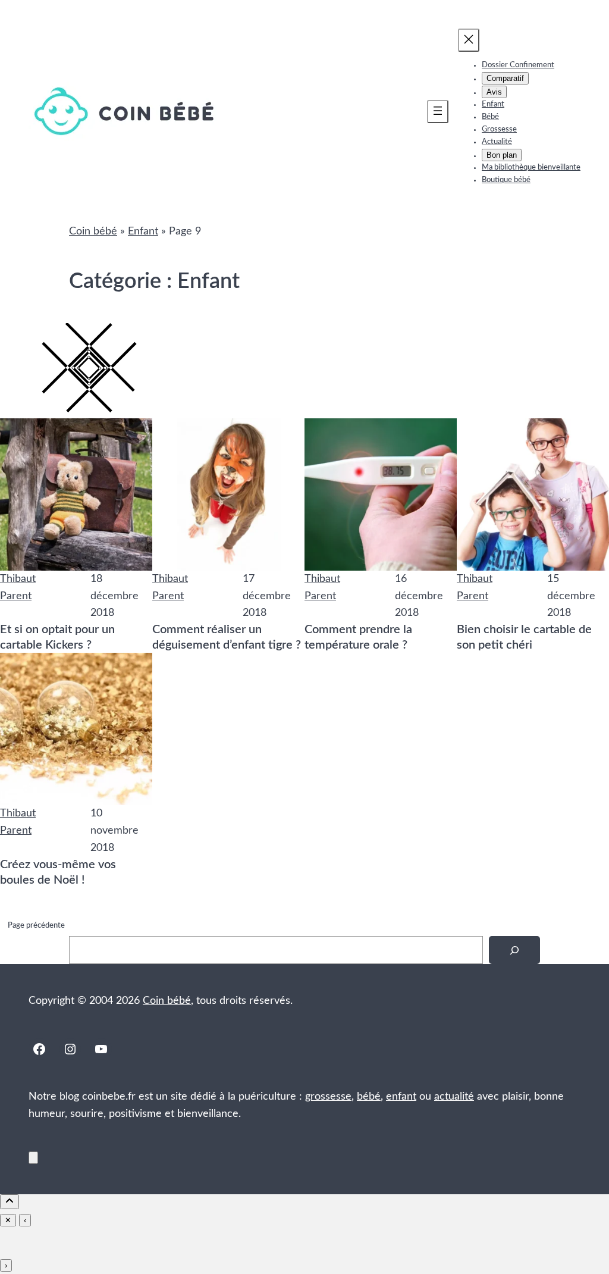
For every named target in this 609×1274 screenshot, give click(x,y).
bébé (369, 1096)
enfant (401, 1096)
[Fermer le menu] (468, 40)
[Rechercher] (514, 950)
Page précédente (36, 925)
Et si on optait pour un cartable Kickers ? (57, 637)
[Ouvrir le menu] (437, 111)
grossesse (328, 1096)
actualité (454, 1096)
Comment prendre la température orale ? (358, 637)
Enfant (143, 231)
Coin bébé (93, 231)
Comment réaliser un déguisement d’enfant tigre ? (226, 637)
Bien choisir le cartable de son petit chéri (524, 637)
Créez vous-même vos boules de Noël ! (58, 872)
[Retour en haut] (33, 1157)
